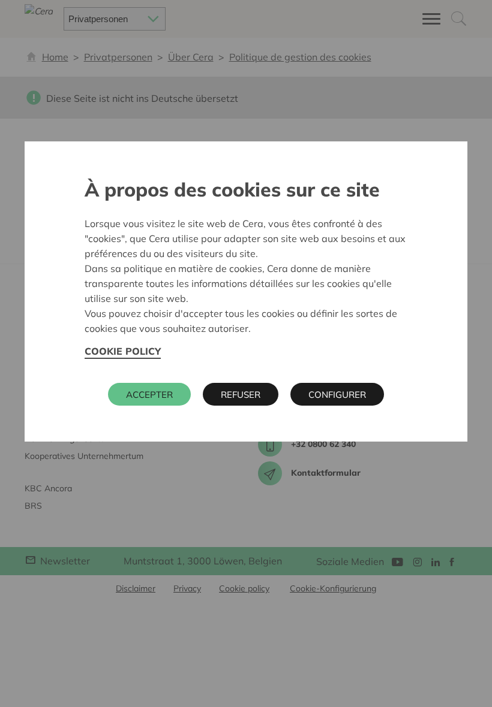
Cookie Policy (123, 351)
